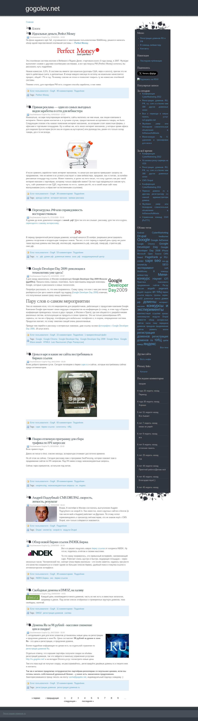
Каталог (144, 371)
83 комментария (64, 422)
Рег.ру (165, 285)
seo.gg (165, 261)
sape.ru (84, 364)
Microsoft (141, 254)
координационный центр (93, 256)
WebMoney (142, 271)
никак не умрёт (146, 426)
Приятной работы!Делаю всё (152, 469)
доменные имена (63, 256)
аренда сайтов (42, 198)
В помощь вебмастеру (150, 45)
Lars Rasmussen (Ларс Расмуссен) (67, 342)
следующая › (70, 701)
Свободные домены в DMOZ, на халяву (58, 590)
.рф (41, 256)
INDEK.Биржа (42, 578)
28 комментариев (65, 481)
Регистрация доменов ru (14, 713)
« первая (36, 698)
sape (38, 427)
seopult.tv (57, 530)
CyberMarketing (160, 232)
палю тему (151, 323)
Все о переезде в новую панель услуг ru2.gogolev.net (155, 116)
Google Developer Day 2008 (85, 292)
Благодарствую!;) (147, 480)
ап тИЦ (157, 291)
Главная (30, 22)
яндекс (82, 485)
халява (68, 613)
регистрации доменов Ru (37, 648)
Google (39, 339)
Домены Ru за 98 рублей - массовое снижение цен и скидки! (62, 627)
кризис (165, 313)
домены (149, 302)
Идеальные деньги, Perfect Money (53, 33)
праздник (150, 326)
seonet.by (47, 530)
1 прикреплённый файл (95, 335)
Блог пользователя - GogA (42, 91)
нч (77, 485)
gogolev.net (43, 8)
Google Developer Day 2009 (92, 339)
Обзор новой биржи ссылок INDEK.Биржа (60, 541)
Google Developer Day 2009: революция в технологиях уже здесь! (58, 270)
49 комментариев (65, 91)
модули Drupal (70, 530)
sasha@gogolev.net (77, 677)
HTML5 (46, 342)
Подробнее (79, 91)
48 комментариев (65, 574)
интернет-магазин (59, 198)
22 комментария (64, 335)
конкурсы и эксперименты (152, 307)
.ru (37, 256)
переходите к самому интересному (42, 223)
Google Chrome (50, 339)
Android (140, 233)
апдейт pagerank (158, 288)
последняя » (88, 701)
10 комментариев (65, 683)
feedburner (163, 236)
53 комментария (64, 252)
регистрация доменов (53, 613)
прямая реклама (76, 198)
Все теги (164, 347)
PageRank (151, 257)
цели (165, 340)
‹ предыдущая (52, 698)
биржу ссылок (98, 548)
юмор (140, 344)
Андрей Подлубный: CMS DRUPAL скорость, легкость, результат (62, 499)
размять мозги (158, 329)
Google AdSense (159, 240)
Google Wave (113, 339)
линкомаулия (143, 316)
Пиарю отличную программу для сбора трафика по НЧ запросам (58, 440)
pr (161, 257)
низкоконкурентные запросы (61, 485)
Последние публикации (151, 61)
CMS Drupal (147, 180)
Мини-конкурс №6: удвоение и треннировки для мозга (155, 140)
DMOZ (39, 613)
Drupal (38, 530)
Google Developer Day (69, 339)
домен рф (49, 256)
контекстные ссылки (148, 313)
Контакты (144, 48)
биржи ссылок (48, 427)
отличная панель (147, 448)
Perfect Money (81, 43)
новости (141, 319)
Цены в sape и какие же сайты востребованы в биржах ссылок (62, 356)
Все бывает (144, 416)
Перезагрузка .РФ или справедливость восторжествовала (57, 211)
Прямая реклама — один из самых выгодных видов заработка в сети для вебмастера (61, 109)
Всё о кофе (145, 359)
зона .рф (76, 256)
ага (140, 437)
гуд (140, 459)
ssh (166, 268)
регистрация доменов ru (68, 687)
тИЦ (69, 427)
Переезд (143, 394)
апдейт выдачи (144, 292)
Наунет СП (160, 278)
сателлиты (61, 427)
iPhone (165, 250)
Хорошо (142, 405)
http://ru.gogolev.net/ (35, 659)
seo (51, 578)
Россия (140, 288)
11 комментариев (65, 609)
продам (142, 384)
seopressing (41, 485)
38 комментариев (65, 193)
